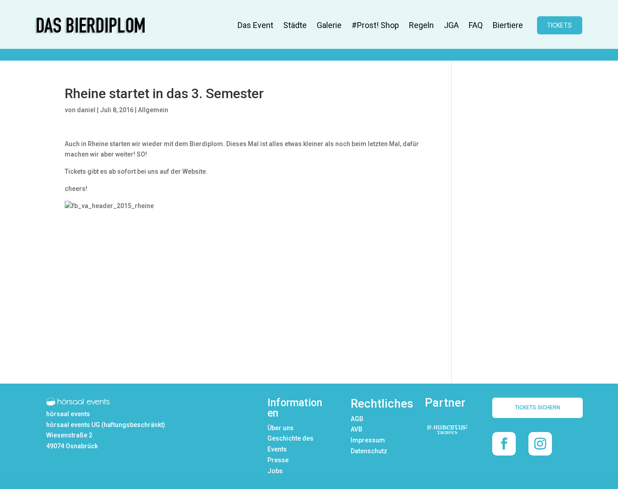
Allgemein (153, 110)
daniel (86, 110)
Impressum (368, 440)
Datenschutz (369, 451)
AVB (356, 429)
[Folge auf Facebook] (504, 444)
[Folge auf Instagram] (540, 444)
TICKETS (559, 25)
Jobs (275, 471)
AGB (357, 419)
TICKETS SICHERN (537, 407)
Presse (278, 460)
